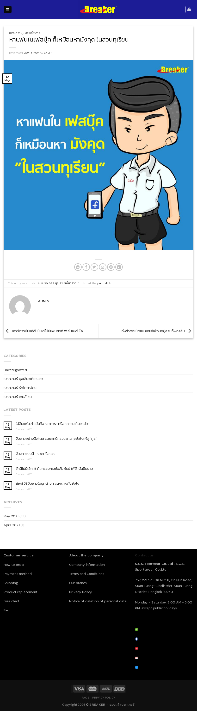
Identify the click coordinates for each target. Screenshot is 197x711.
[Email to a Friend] (102, 267)
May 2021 (11, 516)
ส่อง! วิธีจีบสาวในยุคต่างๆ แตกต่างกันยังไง (47, 483)
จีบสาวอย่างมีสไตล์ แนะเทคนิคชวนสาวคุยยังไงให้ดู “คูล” (56, 438)
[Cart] (189, 9)
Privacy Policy (103, 697)
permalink (104, 283)
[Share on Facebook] (86, 267)
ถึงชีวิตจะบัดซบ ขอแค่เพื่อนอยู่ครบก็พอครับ (154, 331)
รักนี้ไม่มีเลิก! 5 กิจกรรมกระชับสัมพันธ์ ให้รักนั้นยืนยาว (54, 468)
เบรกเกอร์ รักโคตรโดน (20, 387)
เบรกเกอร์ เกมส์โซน (18, 396)
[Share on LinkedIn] (119, 267)
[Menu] (8, 9)
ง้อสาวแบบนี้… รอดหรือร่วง (35, 454)
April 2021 (12, 525)
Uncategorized (15, 370)
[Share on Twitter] (94, 267)
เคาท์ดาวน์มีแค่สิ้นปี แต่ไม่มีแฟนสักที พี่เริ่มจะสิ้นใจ (47, 331)
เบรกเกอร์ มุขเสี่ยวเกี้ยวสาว (24, 33)
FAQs (85, 697)
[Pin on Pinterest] (111, 267)
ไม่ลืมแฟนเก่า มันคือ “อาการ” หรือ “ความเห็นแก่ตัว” (52, 424)
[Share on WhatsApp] (78, 267)
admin (48, 53)
